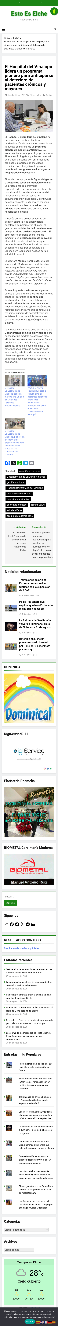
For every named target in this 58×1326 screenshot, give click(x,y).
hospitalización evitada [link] (19, 493)
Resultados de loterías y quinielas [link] (21, 948)
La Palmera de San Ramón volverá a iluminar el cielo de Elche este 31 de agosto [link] (35, 624)
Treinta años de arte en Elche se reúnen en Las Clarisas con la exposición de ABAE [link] (35, 1100)
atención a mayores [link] (29, 471)
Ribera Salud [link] (38, 504)
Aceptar (30, 1321)
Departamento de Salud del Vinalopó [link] (26, 476)
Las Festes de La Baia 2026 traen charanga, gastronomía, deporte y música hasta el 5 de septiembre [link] (35, 1115)
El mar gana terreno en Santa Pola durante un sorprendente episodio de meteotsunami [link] (36, 1189)
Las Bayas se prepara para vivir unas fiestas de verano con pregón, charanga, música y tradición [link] (36, 1204)
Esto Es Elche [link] (29, 13)
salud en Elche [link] (14, 510)
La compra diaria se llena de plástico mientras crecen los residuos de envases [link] (16, 3)
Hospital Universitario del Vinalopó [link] (25, 488)
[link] (54, 11)
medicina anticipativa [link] (18, 499)
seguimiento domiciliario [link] (20, 516)
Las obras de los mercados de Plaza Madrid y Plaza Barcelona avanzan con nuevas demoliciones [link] (28, 1036)
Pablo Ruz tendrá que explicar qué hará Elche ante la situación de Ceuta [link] (36, 605)
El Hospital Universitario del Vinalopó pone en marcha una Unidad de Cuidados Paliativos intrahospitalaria (14, 397)
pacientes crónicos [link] (16, 504)
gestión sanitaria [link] (15, 482)
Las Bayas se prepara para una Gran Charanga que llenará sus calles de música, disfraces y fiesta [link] (36, 1144)
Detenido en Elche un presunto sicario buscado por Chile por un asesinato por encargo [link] (35, 1159)
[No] (54, 1316)
